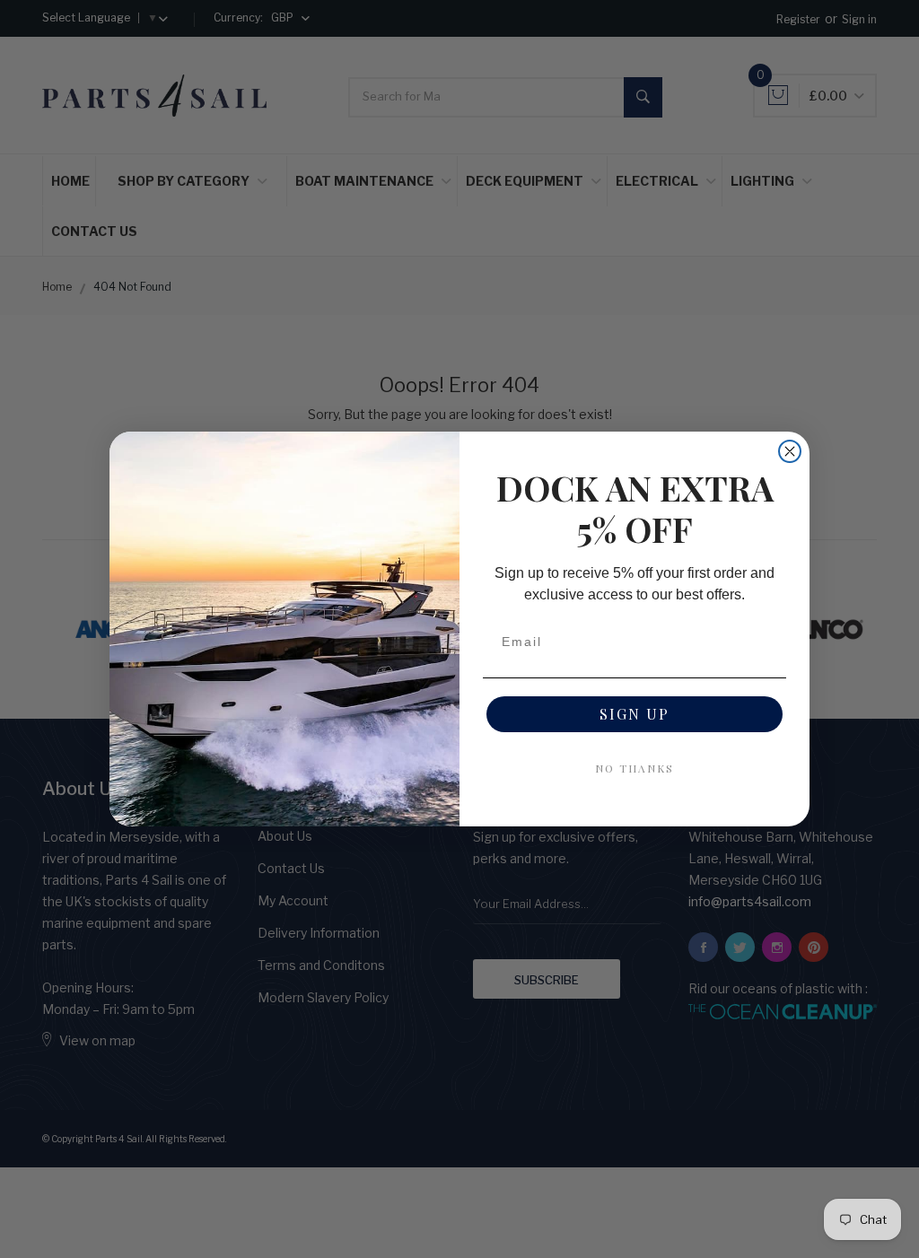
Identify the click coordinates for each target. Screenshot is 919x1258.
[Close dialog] (790, 451)
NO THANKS (634, 768)
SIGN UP (635, 713)
